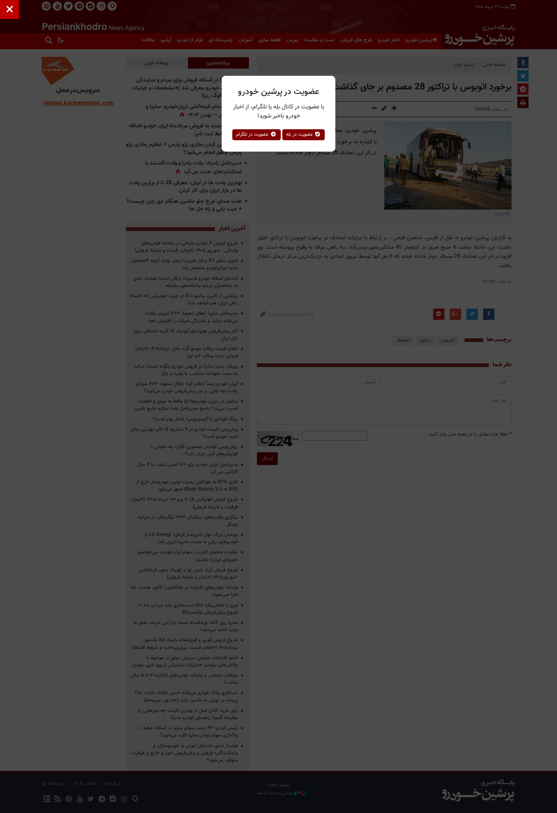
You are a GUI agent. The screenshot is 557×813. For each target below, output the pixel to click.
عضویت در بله (300, 134)
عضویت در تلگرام (253, 134)
